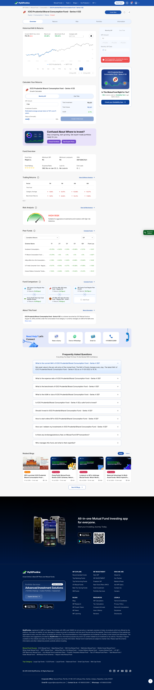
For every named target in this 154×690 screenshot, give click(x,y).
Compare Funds (88, 230)
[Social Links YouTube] (122, 671)
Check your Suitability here (114, 102)
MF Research (77, 604)
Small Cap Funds (83, 662)
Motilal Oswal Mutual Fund (106, 648)
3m (48, 69)
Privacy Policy (119, 604)
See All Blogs (75, 487)
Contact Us (117, 588)
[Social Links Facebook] (110, 671)
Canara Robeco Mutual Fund (87, 650)
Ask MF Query (118, 584)
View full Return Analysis (86, 177)
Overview (33, 21)
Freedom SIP (97, 581)
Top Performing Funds (80, 581)
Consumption (38, 15)
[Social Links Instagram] (126, 671)
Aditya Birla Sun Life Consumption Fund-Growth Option (35, 260)
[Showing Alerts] (91, 36)
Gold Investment (98, 588)
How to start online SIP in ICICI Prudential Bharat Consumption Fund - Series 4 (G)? (66, 419)
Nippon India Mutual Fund (63, 654)
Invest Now (113, 12)
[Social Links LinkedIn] (114, 671)
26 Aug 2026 (86, 73)
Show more (28, 321)
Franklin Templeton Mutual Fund (77, 652)
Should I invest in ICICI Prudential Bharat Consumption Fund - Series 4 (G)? (63, 411)
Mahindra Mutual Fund (88, 648)
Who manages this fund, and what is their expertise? (55, 443)
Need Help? (119, 3)
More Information (88, 310)
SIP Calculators (98, 601)
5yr (76, 69)
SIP (84, 237)
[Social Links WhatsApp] (130, 671)
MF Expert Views (78, 607)
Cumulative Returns (31, 237)
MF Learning (77, 613)
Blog (74, 601)
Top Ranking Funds (79, 578)
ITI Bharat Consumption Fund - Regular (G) (34, 255)
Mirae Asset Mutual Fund (31, 650)
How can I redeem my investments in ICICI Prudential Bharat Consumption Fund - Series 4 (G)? (71, 427)
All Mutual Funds (78, 584)
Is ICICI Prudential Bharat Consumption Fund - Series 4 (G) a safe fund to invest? (66, 403)
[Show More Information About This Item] (38, 177)
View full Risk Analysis (87, 207)
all (81, 69)
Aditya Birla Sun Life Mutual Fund (65, 650)
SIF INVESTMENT (99, 578)
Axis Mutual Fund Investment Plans (54, 652)
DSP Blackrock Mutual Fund (32, 652)
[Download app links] (84, 535)
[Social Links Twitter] (118, 671)
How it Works (97, 610)
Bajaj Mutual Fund (57, 648)
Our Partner (118, 578)
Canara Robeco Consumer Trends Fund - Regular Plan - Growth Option (35, 271)
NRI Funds (76, 591)
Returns (54, 21)
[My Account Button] (136, 3)
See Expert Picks (69, 142)
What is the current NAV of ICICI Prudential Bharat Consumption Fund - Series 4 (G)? (67, 363)
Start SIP (96, 575)
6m (54, 69)
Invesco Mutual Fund (105, 650)
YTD (59, 69)
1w (38, 69)
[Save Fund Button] (124, 12)
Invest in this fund (77, 119)
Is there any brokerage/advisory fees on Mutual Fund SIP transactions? (62, 435)
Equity (30, 15)
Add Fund (86, 300)
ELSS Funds (50, 662)
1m (43, 69)
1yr (65, 69)
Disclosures (118, 613)
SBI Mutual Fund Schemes (45, 654)
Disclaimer (117, 610)
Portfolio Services (99, 591)
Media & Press (119, 581)
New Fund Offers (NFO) (101, 584)
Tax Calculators (98, 604)
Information (121, 21)
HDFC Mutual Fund (47, 650)
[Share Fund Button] (129, 12)
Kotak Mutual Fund (29, 654)
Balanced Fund (71, 662)
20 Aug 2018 (72, 73)
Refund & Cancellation (121, 607)
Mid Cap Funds (96, 662)
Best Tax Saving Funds (80, 588)
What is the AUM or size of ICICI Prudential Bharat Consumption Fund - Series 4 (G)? (67, 394)
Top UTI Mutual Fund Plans (98, 652)
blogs (120, 453)
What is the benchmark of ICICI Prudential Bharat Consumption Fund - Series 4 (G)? (67, 386)
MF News (76, 610)
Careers (116, 591)
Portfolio (99, 21)
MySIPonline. (36, 671)
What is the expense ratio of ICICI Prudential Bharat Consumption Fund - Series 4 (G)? (68, 378)
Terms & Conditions (120, 601)
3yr (70, 69)
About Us (117, 575)
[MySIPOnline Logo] (22, 2)
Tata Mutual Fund (115, 652)
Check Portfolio (54, 142)
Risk (77, 21)
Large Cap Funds (39, 662)
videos (128, 453)
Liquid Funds (60, 662)
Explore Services (33, 596)
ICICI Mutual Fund (44, 648)
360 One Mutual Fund (72, 648)
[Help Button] (150, 681)
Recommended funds (80, 575)
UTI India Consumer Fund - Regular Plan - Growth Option (35, 266)
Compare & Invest (99, 607)
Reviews (96, 613)
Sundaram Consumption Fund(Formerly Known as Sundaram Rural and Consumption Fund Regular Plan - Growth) (35, 249)
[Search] (127, 3)
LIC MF (116, 650)
